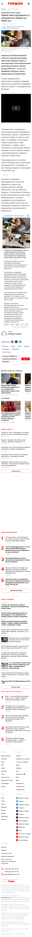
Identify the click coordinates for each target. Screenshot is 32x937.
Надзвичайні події (13, 9)
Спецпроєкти (20, 789)
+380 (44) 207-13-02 (11, 871)
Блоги (18, 765)
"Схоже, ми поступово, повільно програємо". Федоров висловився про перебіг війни (15, 606)
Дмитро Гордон (24, 798)
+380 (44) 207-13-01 (11, 869)
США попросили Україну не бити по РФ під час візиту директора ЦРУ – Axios (14, 647)
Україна (13, 346)
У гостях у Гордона (22, 762)
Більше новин (16, 687)
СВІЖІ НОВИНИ (7, 599)
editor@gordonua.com (11, 874)
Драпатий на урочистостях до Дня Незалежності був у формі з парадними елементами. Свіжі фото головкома (17, 729)
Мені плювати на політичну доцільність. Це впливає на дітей (14, 455)
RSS (20, 830)
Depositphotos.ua (6, 897)
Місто (3, 794)
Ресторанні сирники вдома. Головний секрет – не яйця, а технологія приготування (15, 740)
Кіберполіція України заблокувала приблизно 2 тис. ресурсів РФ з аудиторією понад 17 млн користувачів (10, 389)
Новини (3, 752)
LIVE (17, 771)
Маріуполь (4, 816)
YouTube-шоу (20, 786)
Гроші (3, 762)
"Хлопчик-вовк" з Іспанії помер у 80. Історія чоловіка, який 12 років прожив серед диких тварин (17, 539)
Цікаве (3, 786)
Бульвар (5, 398)
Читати (25, 359)
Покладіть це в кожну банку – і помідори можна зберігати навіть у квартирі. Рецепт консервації (17, 707)
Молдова (26, 346)
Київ (2, 798)
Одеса (3, 804)
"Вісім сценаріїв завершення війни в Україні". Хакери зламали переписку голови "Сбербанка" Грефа (14, 623)
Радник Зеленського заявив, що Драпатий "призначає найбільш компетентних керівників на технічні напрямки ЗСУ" (17, 570)
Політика (4, 759)
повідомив (21, 69)
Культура (4, 771)
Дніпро (3, 813)
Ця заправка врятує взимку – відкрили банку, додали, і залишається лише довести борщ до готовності (11, 416)
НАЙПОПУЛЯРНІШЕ (9, 532)
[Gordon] (15, 3)
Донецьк (4, 807)
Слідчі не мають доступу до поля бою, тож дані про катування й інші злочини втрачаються (15, 463)
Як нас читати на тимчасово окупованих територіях (8, 861)
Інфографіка (5, 783)
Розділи (18, 752)
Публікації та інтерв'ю (23, 759)
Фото (17, 777)
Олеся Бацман (23, 820)
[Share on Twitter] (16, 341)
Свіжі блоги (6, 429)
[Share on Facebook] (12, 341)
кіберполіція (15, 349)
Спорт (3, 768)
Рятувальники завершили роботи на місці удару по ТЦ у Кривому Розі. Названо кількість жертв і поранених (14, 614)
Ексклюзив (19, 774)
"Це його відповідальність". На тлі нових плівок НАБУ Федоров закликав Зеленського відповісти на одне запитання (17, 549)
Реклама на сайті (6, 853)
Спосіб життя (5, 777)
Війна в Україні (14, 394)
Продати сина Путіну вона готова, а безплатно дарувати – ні (13, 441)
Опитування (20, 783)
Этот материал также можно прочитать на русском (13, 27)
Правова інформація (7, 856)
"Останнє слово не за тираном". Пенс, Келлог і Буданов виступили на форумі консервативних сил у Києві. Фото (17, 581)
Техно (3, 774)
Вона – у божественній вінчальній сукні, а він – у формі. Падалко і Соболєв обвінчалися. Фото (17, 698)
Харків (20, 346)
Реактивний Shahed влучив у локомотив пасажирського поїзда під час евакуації (17, 560)
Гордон (3, 9)
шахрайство (5, 349)
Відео (17, 780)
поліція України (6, 352)
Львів (3, 801)
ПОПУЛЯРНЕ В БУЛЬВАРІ (11, 691)
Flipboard (22, 827)
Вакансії (3, 847)
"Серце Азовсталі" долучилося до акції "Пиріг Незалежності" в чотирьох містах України (15, 674)
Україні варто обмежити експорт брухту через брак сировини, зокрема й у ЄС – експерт (15, 631)
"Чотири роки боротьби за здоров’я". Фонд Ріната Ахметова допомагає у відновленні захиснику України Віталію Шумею (14, 655)
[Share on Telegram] (20, 341)
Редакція (4, 850)
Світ (2, 765)
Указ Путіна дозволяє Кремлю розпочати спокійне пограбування (15, 448)
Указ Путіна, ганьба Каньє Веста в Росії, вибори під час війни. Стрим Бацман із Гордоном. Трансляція (16, 665)
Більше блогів (16, 471)
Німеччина (5, 346)
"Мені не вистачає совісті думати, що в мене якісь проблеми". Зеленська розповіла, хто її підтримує (17, 718)
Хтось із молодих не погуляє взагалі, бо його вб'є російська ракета (15, 433)
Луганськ (4, 819)
